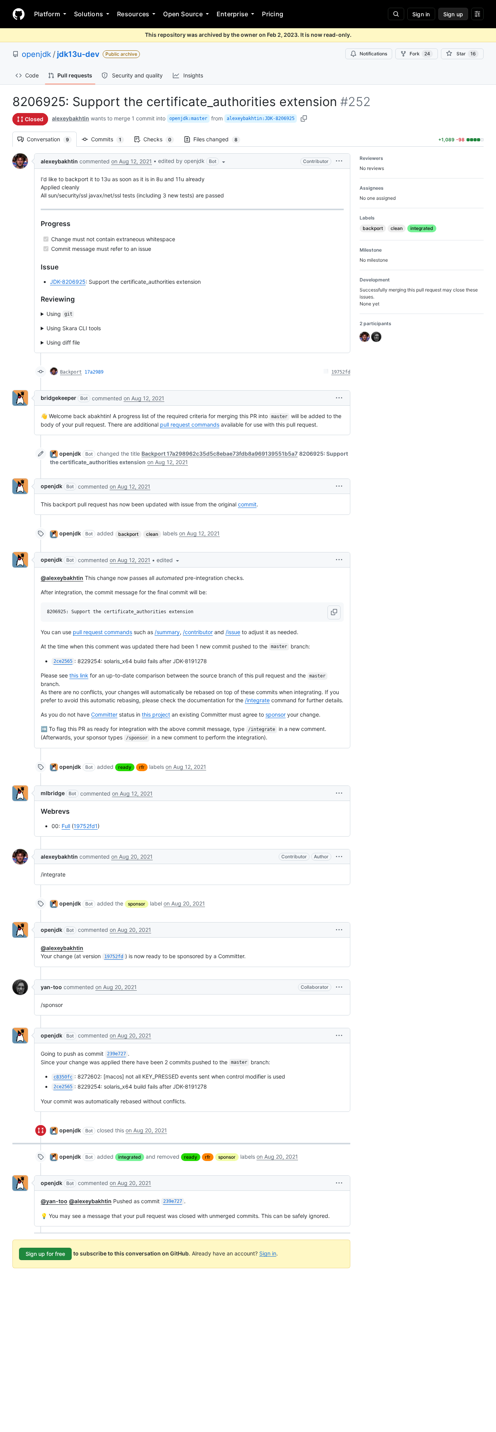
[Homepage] (18, 14)
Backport (71, 372)
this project (156, 714)
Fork (420, 54)
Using (59, 313)
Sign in (267, 1253)
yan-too (51, 987)
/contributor (198, 632)
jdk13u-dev (78, 54)
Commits (110, 139)
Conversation (52, 139)
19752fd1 (86, 826)
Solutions (88, 14)
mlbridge (53, 793)
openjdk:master (188, 118)
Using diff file (63, 342)
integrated (129, 1157)
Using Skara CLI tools (73, 328)
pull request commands (189, 424)
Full (66, 826)
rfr (142, 767)
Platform (47, 14)
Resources (133, 14)
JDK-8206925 (68, 281)
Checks (161, 139)
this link (78, 675)
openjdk (36, 54)
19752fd (340, 372)
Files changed (219, 139)
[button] (192, 161)
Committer (104, 714)
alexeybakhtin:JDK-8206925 (260, 118)
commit (247, 504)
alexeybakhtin (70, 118)
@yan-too (54, 1201)
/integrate (257, 700)
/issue (233, 632)
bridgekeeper (58, 397)
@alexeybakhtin (62, 578)
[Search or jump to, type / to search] (396, 14)
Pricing (272, 14)
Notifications (373, 54)
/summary (167, 632)
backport (128, 534)
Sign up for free (45, 1253)
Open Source (183, 14)
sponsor (275, 714)
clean (152, 534)
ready (124, 767)
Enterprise (232, 14)
